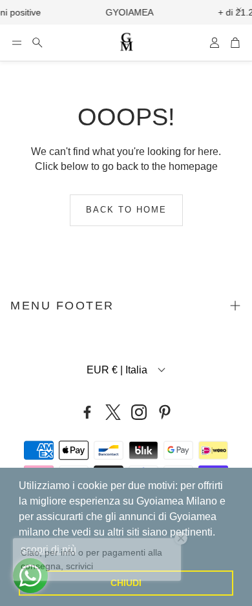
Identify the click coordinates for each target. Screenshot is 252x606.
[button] (16, 43)
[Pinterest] (165, 412)
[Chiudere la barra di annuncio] (239, 9)
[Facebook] (87, 412)
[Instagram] (139, 412)
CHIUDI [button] (126, 583)
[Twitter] (113, 412)
